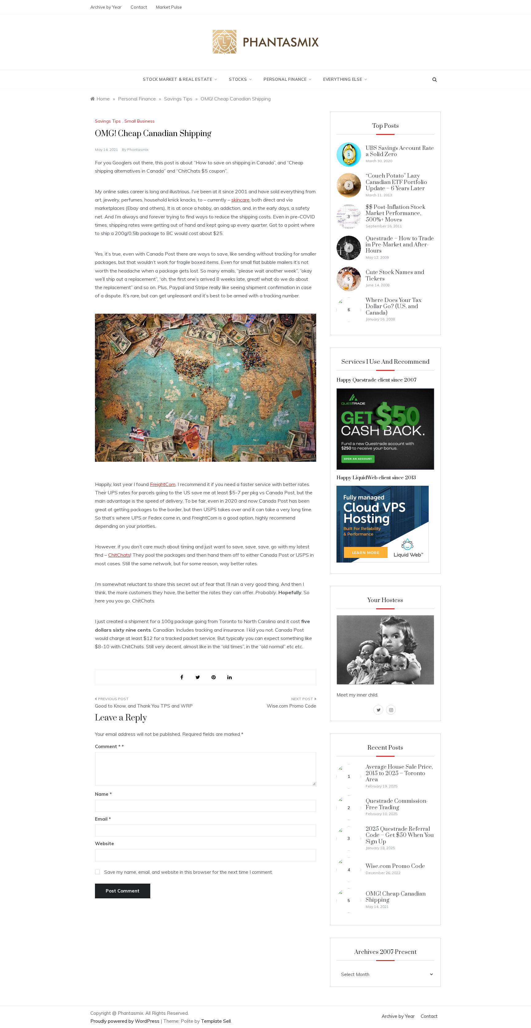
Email (103, 819)
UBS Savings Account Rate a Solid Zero (400, 151)
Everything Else (342, 79)
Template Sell (216, 1021)
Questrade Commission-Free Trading (397, 804)
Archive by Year (105, 7)
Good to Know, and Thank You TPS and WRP (144, 706)
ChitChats (119, 555)
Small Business (139, 121)
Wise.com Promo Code (291, 706)
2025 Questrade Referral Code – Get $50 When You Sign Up (400, 835)
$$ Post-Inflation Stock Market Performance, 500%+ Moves (395, 213)
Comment (107, 746)
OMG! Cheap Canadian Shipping (396, 897)
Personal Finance (285, 79)
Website (104, 843)
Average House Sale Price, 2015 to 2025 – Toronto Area (399, 773)
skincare (240, 200)
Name (103, 794)
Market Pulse (169, 7)
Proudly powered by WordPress (125, 1021)
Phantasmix (137, 149)
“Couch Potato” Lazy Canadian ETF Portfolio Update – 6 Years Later (396, 182)
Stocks (238, 79)
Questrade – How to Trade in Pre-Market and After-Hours (400, 245)
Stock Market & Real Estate (177, 79)
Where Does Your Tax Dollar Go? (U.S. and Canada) (394, 306)
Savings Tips (108, 121)
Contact (139, 7)
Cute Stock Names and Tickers (395, 275)
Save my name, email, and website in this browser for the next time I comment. (188, 872)
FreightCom (162, 484)
